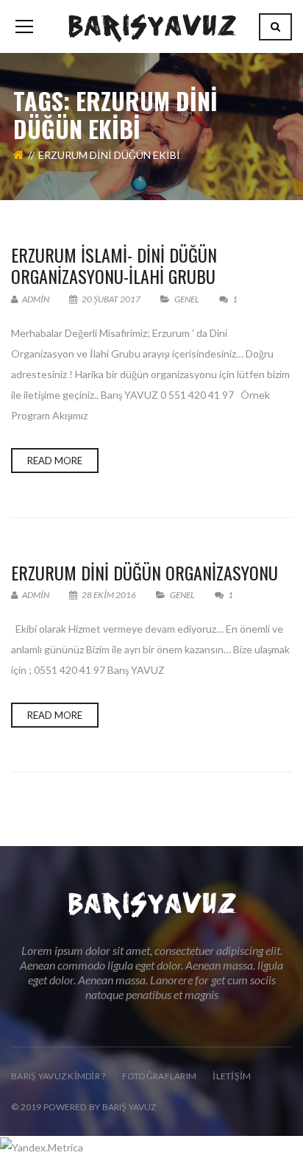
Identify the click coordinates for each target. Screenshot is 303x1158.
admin (35, 299)
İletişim (232, 1075)
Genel (186, 299)
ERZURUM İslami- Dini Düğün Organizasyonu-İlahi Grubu (114, 265)
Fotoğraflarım (159, 1075)
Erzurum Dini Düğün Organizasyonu (144, 572)
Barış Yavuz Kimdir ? (58, 1075)
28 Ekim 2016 (109, 594)
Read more (54, 460)
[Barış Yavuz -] (152, 26)
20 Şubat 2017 (111, 299)
